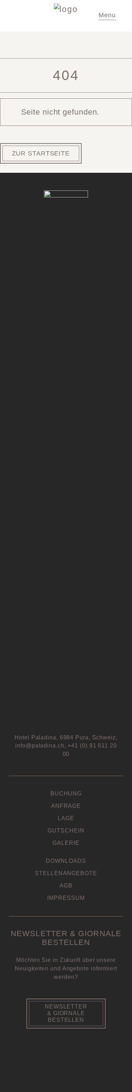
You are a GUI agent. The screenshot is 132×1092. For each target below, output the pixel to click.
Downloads (66, 861)
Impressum (65, 898)
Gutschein (66, 831)
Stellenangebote (66, 873)
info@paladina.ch (39, 746)
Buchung (66, 794)
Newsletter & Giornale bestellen (66, 1013)
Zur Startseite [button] (41, 153)
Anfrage (66, 806)
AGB (66, 886)
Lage (66, 818)
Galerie (65, 843)
